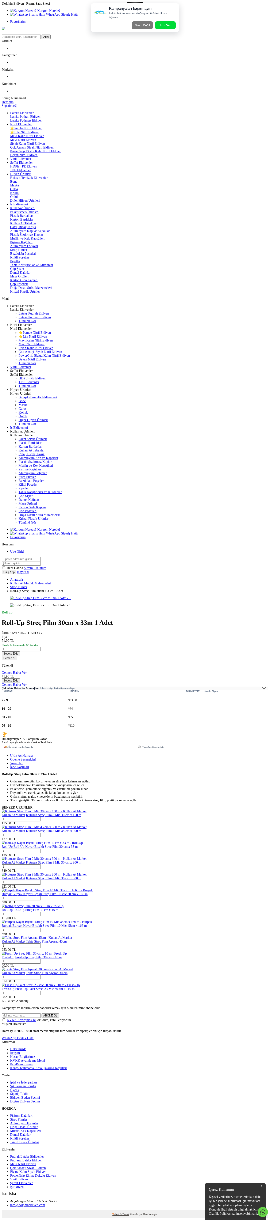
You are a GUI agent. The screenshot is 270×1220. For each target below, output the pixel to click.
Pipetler (15, 261)
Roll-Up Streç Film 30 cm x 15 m (36, 910)
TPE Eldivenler (20, 170)
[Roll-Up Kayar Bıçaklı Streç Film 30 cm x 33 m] (42, 843)
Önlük (14, 196)
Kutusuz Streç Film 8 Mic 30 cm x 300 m (53, 878)
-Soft (116, 1214)
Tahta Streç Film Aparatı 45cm (46, 941)
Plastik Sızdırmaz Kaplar (26, 234)
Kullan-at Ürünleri (22, 208)
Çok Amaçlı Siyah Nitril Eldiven (32, 147)
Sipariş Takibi (19, 1093)
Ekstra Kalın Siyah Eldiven (28, 1171)
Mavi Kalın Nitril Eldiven (27, 136)
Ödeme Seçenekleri (23, 759)
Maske (14, 185)
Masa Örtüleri (19, 276)
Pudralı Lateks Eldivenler (27, 1156)
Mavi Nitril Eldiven (23, 140)
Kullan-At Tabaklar (23, 223)
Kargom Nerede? (48, 10)
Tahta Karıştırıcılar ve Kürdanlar (31, 265)
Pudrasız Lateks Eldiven (26, 1160)
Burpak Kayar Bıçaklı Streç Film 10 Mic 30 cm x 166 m (50, 894)
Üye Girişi (17, 551)
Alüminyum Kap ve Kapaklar (30, 231)
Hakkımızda (18, 1049)
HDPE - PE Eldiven (23, 166)
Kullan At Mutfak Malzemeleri (30, 583)
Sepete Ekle (10, 653)
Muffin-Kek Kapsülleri (25, 1131)
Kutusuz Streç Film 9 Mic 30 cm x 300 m (53, 862)
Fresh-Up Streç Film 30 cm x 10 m (38, 957)
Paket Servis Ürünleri (24, 212)
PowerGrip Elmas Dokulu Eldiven (33, 1175)
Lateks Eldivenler (22, 113)
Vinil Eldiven (19, 1179)
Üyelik (14, 1090)
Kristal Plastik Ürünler (25, 291)
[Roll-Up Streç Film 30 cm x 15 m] (32, 906)
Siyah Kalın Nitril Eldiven (27, 143)
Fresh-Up (8, 957)
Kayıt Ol (23, 572)
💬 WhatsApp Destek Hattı (151, 747)
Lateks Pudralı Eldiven (25, 116)
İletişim (15, 1053)
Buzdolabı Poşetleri (23, 253)
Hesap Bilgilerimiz (22, 1056)
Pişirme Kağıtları (21, 242)
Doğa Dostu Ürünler (24, 1127)
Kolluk (14, 193)
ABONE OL (50, 1015)
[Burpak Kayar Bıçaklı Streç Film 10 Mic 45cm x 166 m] (47, 922)
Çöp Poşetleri (19, 284)
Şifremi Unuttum (35, 568)
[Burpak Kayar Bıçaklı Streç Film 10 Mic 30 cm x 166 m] (47, 890)
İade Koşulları (19, 767)
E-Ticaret (124, 1214)
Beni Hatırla (15, 568)
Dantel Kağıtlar (20, 272)
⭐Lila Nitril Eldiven (24, 132)
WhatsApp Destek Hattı (18, 1038)
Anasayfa (16, 579)
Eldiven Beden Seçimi (25, 1097)
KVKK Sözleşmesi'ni (21, 1020)
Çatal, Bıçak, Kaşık (23, 227)
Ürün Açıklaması (21, 755)
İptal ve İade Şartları (23, 1082)
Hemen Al (9, 658)
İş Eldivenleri (19, 204)
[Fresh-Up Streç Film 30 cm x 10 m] (34, 953)
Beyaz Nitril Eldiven (24, 155)
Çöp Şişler (17, 269)
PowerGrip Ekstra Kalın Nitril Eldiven (35, 151)
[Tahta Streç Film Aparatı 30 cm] (37, 969)
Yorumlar (16, 763)
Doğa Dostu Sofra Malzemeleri (31, 287)
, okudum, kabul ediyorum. (39, 1020)
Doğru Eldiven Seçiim (25, 1101)
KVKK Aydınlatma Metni (27, 1060)
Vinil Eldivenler (20, 159)
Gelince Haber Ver (14, 672)
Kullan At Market (13, 815)
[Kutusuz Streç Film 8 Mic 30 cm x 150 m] (44, 811)
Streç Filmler (18, 250)
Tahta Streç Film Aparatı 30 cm (47, 973)
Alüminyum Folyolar (24, 246)
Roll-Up (7, 846)
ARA (46, 36)
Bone (13, 181)
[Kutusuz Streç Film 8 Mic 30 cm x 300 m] (44, 874)
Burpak (7, 894)
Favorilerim (18, 21)
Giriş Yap (9, 572)
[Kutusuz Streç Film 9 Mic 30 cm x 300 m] (44, 858)
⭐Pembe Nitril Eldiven (26, 128)
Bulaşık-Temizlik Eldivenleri (29, 177)
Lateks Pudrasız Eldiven (26, 120)
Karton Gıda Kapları (24, 280)
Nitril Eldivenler (21, 124)
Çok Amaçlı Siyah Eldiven (28, 1168)
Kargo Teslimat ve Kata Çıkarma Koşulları (38, 1068)
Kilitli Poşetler (19, 257)
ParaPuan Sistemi (21, 1064)
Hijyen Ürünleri (20, 174)
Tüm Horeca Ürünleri (24, 1142)
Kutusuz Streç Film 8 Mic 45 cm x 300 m (53, 831)
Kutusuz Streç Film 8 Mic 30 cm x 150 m (53, 815)
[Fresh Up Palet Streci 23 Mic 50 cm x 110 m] (41, 985)
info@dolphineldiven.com (27, 1205)
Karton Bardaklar (21, 219)
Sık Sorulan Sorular (23, 1086)
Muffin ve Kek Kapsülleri (27, 238)
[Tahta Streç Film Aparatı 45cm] (37, 937)
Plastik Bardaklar (21, 215)
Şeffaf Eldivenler (21, 162)
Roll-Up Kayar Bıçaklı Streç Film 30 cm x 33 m (46, 846)
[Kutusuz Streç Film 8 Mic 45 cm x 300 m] (44, 827)
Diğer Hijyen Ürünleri (25, 200)
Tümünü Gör (27, 321)
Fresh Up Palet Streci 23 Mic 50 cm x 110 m (44, 989)
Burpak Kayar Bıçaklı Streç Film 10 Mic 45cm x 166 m (49, 925)
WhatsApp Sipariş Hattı (61, 14)
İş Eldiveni (17, 1187)
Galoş (14, 189)
